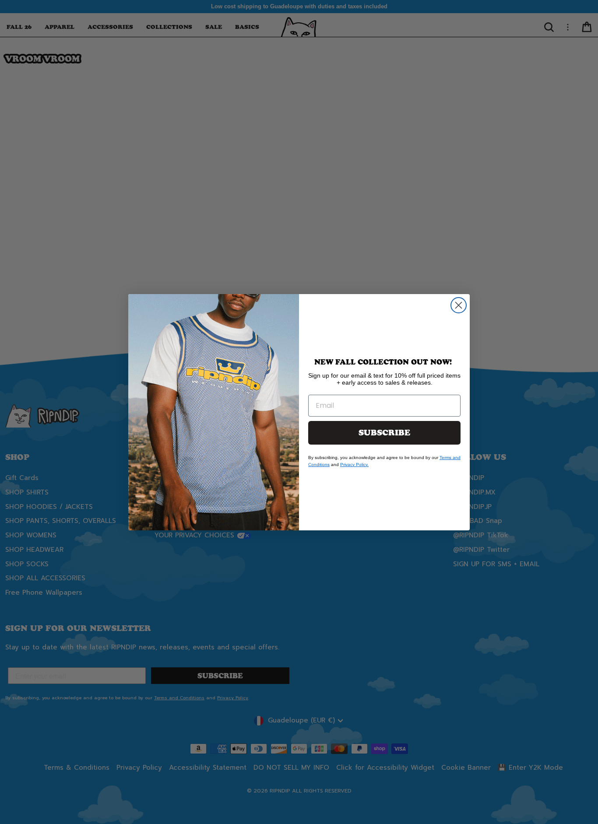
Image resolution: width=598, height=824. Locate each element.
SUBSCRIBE (384, 433)
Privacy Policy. (354, 464)
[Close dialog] (458, 305)
